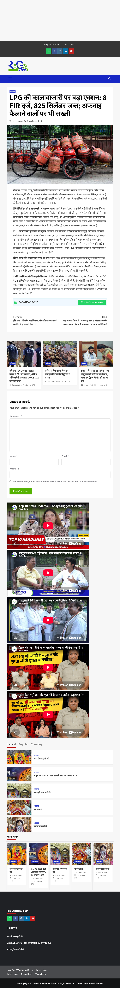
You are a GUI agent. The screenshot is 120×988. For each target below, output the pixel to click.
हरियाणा (12, 91)
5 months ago (32, 121)
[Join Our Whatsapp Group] (48, 51)
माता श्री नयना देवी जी (42, 792)
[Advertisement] (60, 20)
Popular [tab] (23, 744)
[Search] (109, 78)
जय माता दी (38, 809)
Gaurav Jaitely (17, 385)
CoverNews (83, 983)
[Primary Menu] (10, 78)
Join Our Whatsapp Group (20, 970)
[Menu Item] (54, 51)
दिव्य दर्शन (36, 755)
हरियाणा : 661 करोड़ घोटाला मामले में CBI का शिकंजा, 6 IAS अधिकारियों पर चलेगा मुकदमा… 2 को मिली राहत (24, 376)
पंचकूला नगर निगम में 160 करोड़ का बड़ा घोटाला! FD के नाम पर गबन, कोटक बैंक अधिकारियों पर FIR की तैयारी (84, 320)
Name (13, 456)
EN (66, 44)
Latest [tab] (11, 744)
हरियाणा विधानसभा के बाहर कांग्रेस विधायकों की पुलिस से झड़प (57, 374)
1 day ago (28, 385)
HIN (72, 44)
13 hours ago (16, 878)
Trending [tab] (37, 744)
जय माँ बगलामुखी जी (41, 758)
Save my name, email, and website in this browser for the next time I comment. (55, 481)
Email (65, 456)
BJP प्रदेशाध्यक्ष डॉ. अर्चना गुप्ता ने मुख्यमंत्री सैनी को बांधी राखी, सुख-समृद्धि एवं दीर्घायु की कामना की (95, 376)
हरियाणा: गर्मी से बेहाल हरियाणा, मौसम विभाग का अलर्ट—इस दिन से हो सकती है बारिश (36, 320)
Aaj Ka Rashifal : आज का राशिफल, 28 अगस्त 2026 (55, 775)
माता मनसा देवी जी (40, 826)
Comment (16, 415)
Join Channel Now (93, 302)
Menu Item (41, 970)
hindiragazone (17, 121)
